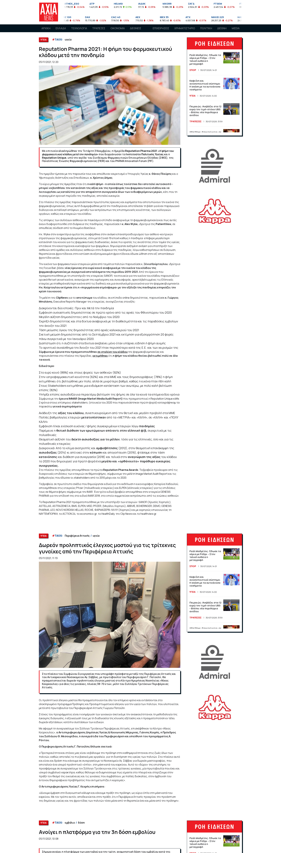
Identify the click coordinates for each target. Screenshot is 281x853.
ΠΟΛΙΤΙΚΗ (206, 28)
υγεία (68, 39)
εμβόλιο (70, 822)
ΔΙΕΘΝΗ (222, 28)
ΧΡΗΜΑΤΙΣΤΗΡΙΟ (184, 28)
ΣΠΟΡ (192, 70)
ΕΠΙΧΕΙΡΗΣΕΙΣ (161, 28)
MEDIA (236, 28)
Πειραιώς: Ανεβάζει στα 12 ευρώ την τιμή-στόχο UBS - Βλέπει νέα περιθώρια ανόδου (205, 111)
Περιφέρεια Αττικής (77, 535)
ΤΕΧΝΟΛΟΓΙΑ (79, 28)
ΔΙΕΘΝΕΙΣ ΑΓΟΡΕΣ (135, 31)
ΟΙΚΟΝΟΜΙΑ (117, 28)
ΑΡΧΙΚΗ (45, 28)
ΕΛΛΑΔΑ (61, 28)
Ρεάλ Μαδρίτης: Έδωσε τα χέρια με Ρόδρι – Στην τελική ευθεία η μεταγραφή (205, 59)
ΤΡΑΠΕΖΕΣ (98, 28)
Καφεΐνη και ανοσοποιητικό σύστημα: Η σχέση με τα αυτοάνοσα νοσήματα (205, 85)
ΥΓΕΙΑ (192, 95)
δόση (81, 822)
